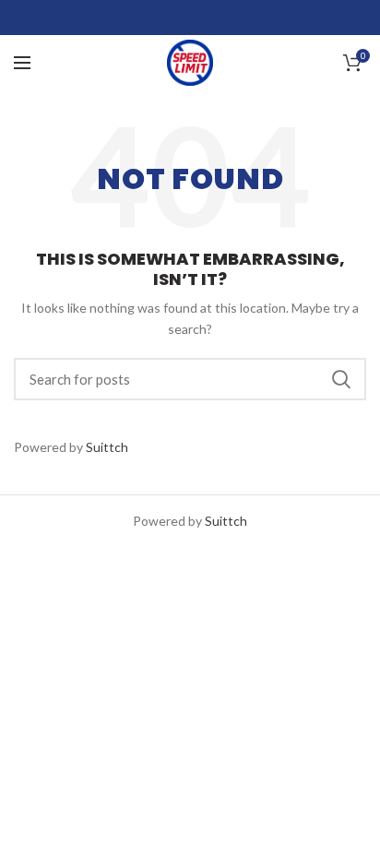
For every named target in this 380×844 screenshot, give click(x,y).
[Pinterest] (236, 18)
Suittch (107, 447)
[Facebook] (144, 18)
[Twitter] (167, 18)
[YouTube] (213, 18)
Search (341, 379)
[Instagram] (190, 18)
